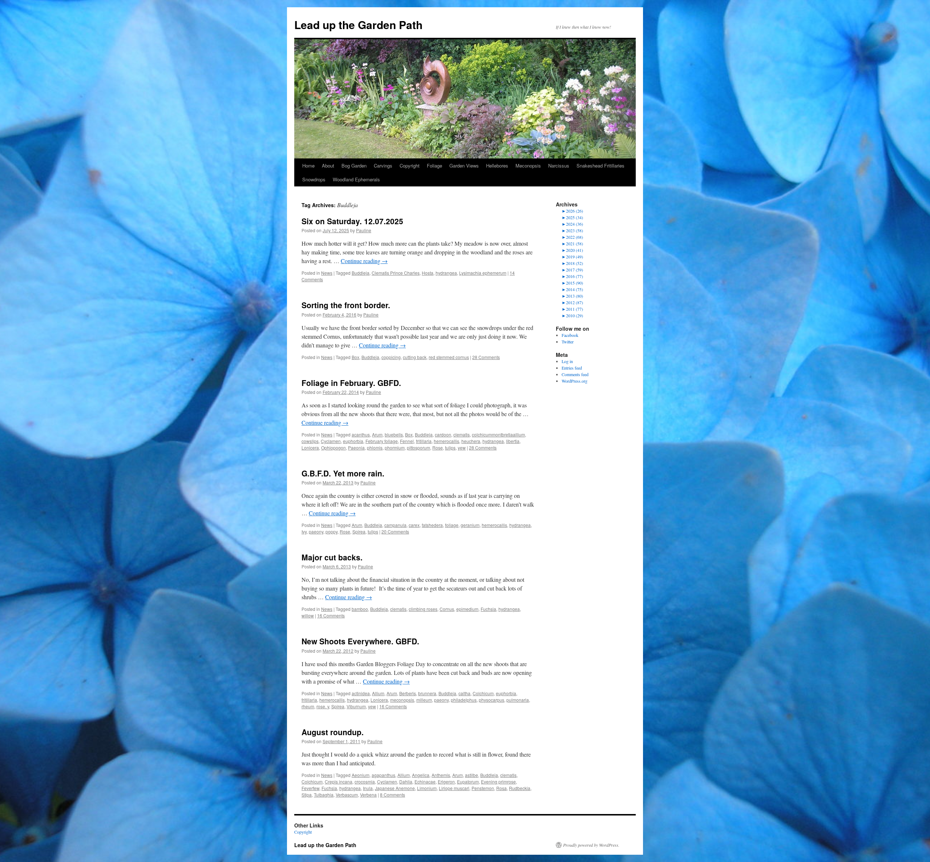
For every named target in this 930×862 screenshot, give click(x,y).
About (328, 165)
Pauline (363, 230)
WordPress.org (574, 381)
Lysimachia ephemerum (482, 273)
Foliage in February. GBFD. (351, 382)
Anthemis (441, 775)
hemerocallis (446, 441)
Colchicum (483, 693)
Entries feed (572, 368)
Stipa (307, 794)
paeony (316, 531)
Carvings (383, 165)
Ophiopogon (333, 447)
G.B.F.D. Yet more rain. (343, 473)
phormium (395, 447)
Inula (368, 788)
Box (355, 357)
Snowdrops (314, 179)
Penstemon (483, 788)
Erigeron (446, 781)
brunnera (427, 693)
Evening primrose (498, 781)
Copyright (410, 165)
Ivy (304, 531)
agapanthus (383, 775)
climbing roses (423, 609)
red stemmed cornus (449, 357)
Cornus (447, 609)
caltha (464, 693)
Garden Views (464, 165)
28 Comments (486, 357)
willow (308, 615)
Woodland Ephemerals (356, 179)
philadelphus (464, 700)
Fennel (407, 441)
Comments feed (575, 374)
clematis (461, 434)
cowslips (310, 441)
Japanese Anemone (395, 788)
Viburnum (356, 706)
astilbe (471, 775)
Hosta (427, 273)
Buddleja (360, 273)
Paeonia (356, 447)
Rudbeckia (519, 788)
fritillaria (424, 441)
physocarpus (491, 700)
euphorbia (353, 441)
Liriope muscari (454, 788)
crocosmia (365, 781)
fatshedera (432, 525)
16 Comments (331, 615)
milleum (424, 700)
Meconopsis (528, 165)
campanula (395, 525)
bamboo (360, 609)
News (326, 273)
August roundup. (333, 731)
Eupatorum (468, 781)
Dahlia (405, 781)
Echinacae (425, 781)
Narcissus (558, 165)
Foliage (434, 165)
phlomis (375, 447)
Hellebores (497, 165)
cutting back (414, 357)
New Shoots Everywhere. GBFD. (360, 641)
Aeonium (360, 775)
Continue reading (364, 261)
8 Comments (392, 794)
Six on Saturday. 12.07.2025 (352, 221)
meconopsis (402, 700)
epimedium (467, 609)
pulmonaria (517, 700)
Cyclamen (331, 441)
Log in (567, 361)
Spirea (358, 531)
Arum (377, 434)
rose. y (322, 706)
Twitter (568, 342)
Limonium (427, 788)
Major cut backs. (332, 557)
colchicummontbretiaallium (498, 434)
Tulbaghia (323, 794)
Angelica (420, 775)
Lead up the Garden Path (358, 24)
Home (308, 165)
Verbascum (347, 794)
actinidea (361, 693)
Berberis (407, 693)
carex (414, 525)
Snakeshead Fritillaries (600, 165)
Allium (378, 693)
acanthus (361, 434)
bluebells (394, 434)
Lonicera (310, 447)
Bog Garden (354, 165)
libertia (512, 441)
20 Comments (395, 531)
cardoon (443, 434)
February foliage (381, 441)
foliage (451, 525)
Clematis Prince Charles (396, 273)
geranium (470, 525)
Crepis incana (338, 781)
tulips (450, 447)
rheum (308, 706)
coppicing (391, 357)
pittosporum (418, 447)
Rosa (501, 788)
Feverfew (310, 788)
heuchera (470, 441)
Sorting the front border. (346, 304)
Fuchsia (488, 609)
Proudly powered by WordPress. (591, 845)
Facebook (570, 335)
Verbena (368, 794)
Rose (437, 447)
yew (462, 447)
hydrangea (446, 273)
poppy (331, 531)
